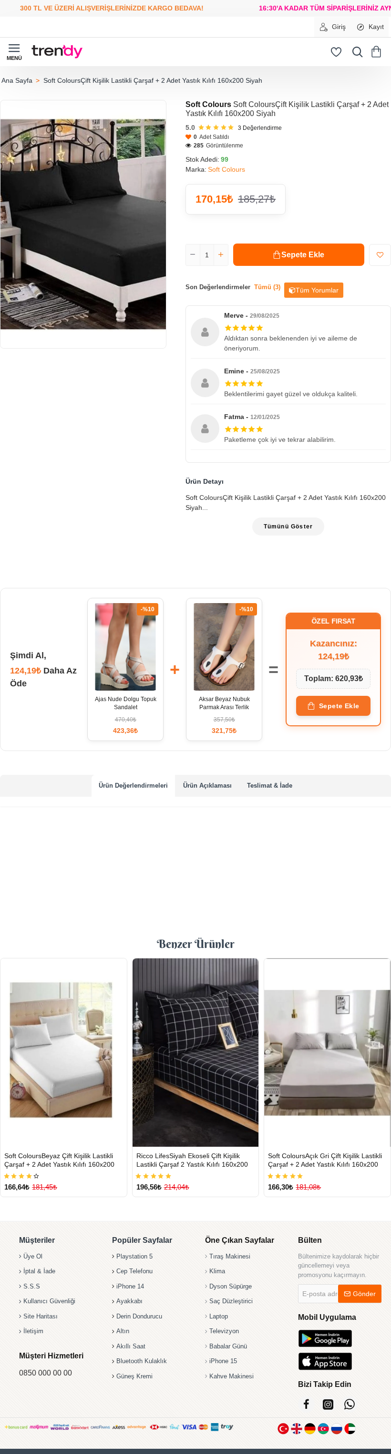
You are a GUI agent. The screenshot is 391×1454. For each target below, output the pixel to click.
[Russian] (336, 1428)
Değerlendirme (260, 128)
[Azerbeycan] (323, 1428)
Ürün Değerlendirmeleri (133, 785)
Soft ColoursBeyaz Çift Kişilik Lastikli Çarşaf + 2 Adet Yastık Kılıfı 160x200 (59, 1160)
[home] (16, 80)
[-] (193, 254)
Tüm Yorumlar (317, 290)
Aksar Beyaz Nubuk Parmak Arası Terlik (224, 703)
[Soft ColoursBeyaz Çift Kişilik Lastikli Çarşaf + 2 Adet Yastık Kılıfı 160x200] (63, 1052)
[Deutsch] (310, 1428)
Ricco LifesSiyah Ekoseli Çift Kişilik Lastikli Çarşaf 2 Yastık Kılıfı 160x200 (192, 1160)
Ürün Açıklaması (207, 785)
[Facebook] (306, 1404)
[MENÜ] (14, 52)
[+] (221, 254)
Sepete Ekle (339, 706)
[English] (296, 1428)
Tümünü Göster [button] (288, 526)
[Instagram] (327, 1404)
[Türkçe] (283, 1428)
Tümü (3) (267, 287)
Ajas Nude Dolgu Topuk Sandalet (125, 703)
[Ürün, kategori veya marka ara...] (355, 52)
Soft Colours (208, 104)
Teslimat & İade (269, 785)
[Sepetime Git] (378, 52)
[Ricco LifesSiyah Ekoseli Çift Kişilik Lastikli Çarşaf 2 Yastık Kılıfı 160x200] (196, 1052)
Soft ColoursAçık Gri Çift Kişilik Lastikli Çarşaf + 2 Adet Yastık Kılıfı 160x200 (325, 1160)
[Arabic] (350, 1428)
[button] (298, 255)
